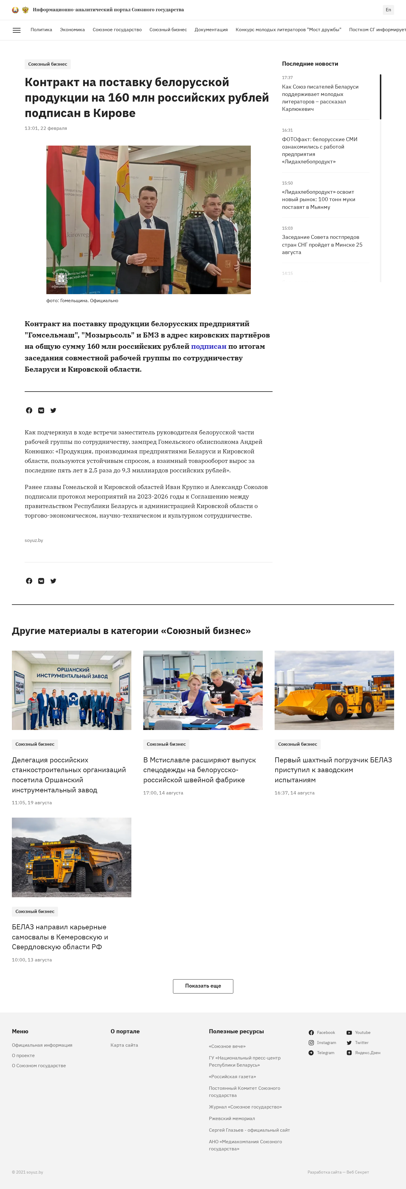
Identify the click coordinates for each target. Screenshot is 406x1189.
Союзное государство (117, 29)
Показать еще (203, 985)
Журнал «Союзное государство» (245, 1106)
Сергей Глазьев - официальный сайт (249, 1129)
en (388, 9)
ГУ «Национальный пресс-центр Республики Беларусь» (245, 1061)
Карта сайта (124, 1044)
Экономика (72, 29)
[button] (29, 410)
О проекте (23, 1055)
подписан (208, 345)
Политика (41, 29)
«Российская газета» (232, 1076)
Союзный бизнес (168, 29)
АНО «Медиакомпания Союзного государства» (245, 1145)
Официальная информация (42, 1044)
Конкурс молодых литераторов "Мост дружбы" (289, 29)
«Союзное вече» (227, 1046)
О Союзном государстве (39, 1065)
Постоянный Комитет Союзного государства (244, 1091)
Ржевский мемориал (232, 1118)
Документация (211, 29)
